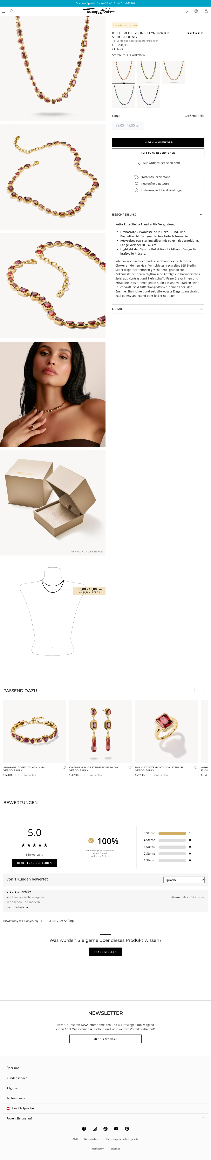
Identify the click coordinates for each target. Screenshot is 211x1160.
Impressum (97, 1148)
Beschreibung (124, 214)
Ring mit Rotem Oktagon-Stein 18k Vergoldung (159, 769)
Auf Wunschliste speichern (161, 163)
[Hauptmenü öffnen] (3, 11)
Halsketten (137, 55)
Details (118, 309)
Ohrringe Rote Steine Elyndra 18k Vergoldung (94, 769)
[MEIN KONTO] (196, 11)
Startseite (118, 55)
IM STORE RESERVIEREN (158, 152)
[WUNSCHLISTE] (186, 11)
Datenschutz (92, 1139)
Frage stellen (105, 952)
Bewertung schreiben (34, 863)
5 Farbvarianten (27, 775)
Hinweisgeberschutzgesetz (122, 1139)
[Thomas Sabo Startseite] (11, 11)
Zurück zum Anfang (60, 921)
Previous (194, 690)
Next (204, 690)
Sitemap (115, 1148)
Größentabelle (194, 116)
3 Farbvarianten (93, 775)
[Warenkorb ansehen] (206, 11)
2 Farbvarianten (159, 775)
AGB (75, 1139)
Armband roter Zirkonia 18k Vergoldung (24, 769)
